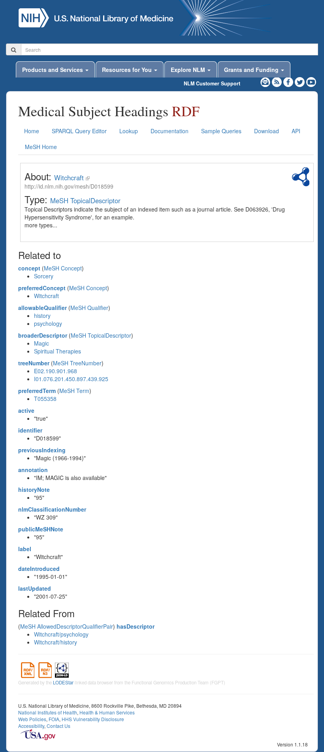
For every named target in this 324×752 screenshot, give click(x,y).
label (24, 549)
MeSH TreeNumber (77, 363)
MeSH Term (74, 391)
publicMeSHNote (40, 529)
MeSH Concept (63, 268)
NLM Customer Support (212, 83)
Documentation (169, 131)
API (296, 131)
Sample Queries (221, 131)
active (26, 410)
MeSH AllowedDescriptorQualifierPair (66, 626)
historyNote (34, 489)
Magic (41, 343)
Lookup (128, 131)
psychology (48, 323)
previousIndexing (42, 450)
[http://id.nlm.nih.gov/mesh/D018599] (88, 177)
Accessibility (31, 725)
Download (266, 131)
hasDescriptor (135, 626)
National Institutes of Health (47, 712)
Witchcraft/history (55, 642)
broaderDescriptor (42, 335)
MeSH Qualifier (89, 308)
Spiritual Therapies (57, 351)
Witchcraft (69, 177)
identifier (30, 430)
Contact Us (58, 725)
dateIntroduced (39, 569)
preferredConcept (42, 288)
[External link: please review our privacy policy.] (289, 81)
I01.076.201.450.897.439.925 (71, 379)
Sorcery (43, 276)
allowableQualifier (42, 308)
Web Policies (32, 719)
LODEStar (63, 682)
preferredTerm (37, 391)
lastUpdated (34, 588)
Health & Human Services (107, 712)
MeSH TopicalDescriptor (85, 200)
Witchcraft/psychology (61, 634)
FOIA (54, 719)
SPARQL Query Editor (79, 131)
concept (29, 268)
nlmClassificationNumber (52, 509)
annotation (33, 470)
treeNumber (33, 363)
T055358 (45, 398)
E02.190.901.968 (55, 371)
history (42, 315)
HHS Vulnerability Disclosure (93, 719)
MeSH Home (41, 147)
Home (31, 131)
